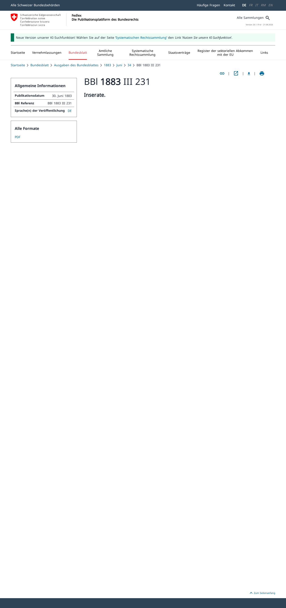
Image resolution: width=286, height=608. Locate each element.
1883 (107, 65)
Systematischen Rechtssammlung (141, 37)
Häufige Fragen (208, 5)
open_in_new (236, 73)
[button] (47, 52)
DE (244, 5)
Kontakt (229, 5)
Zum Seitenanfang (261, 593)
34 (129, 65)
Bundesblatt (39, 65)
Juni (119, 65)
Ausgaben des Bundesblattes (76, 65)
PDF (17, 137)
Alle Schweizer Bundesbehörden (35, 5)
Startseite (18, 65)
